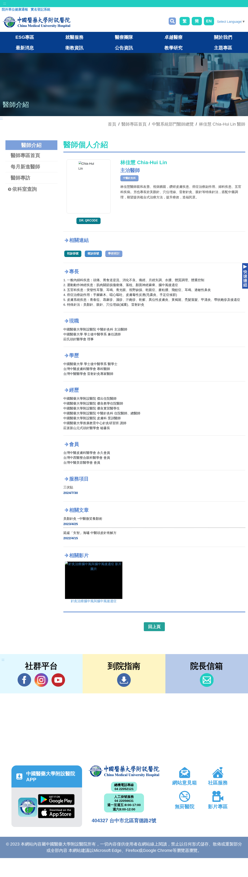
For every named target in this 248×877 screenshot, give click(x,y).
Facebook (24, 680)
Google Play (56, 800)
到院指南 (124, 680)
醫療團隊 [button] (124, 37)
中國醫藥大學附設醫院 (124, 771)
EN (209, 21)
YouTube (58, 680)
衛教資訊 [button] (74, 47)
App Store (56, 813)
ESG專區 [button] (24, 37)
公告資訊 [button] (124, 47)
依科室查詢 (24, 189)
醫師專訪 (20, 178)
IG (41, 680)
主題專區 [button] (223, 47)
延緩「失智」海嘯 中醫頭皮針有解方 (90, 533)
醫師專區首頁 (25, 155)
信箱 (207, 680)
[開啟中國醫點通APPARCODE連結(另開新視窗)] (27, 807)
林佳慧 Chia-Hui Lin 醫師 (222, 124)
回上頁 (154, 626)
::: (4, 3)
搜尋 (172, 21)
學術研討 (114, 253)
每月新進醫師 (25, 166)
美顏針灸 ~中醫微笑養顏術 (82, 518)
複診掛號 (93, 253)
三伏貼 (68, 487)
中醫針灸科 (129, 178)
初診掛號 (73, 253)
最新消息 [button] (25, 47)
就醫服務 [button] (74, 37)
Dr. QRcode (88, 220)
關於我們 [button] (223, 37)
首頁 (112, 124)
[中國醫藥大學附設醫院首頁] (36, 22)
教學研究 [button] (173, 47)
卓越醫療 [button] (173, 37)
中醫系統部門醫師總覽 (173, 124)
